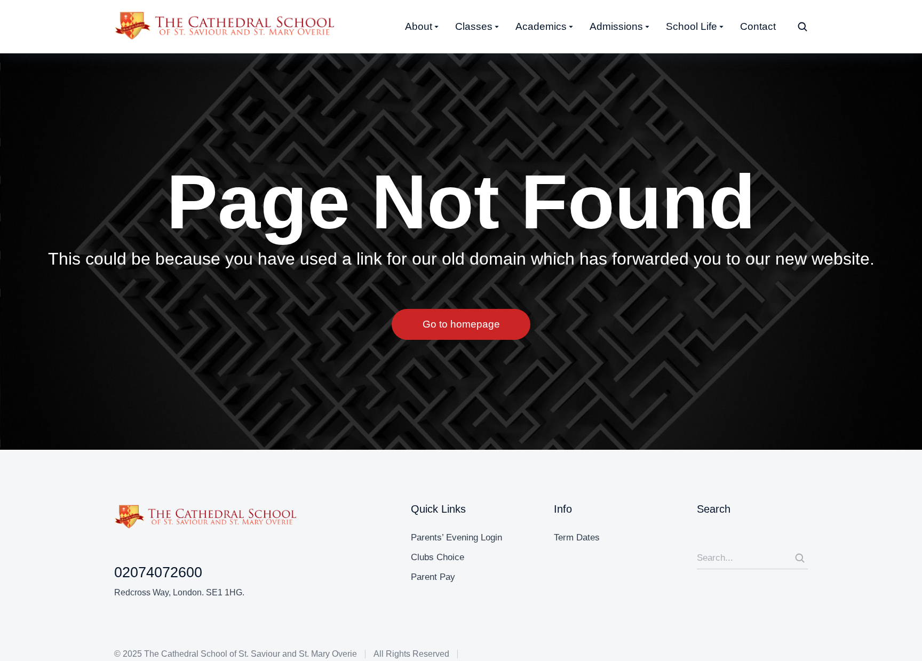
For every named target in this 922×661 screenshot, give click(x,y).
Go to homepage (461, 324)
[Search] (800, 558)
